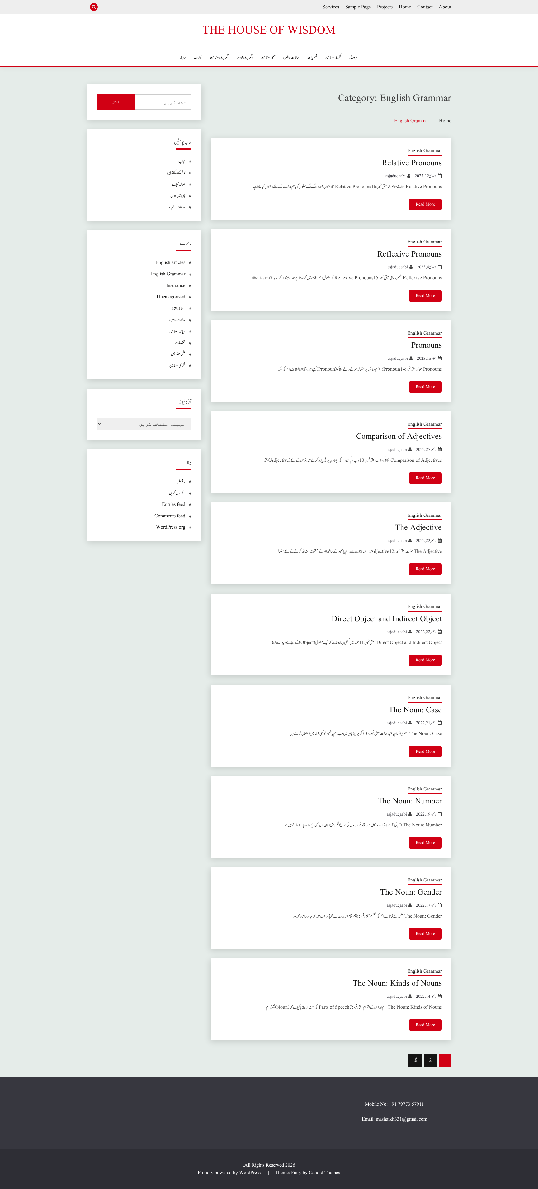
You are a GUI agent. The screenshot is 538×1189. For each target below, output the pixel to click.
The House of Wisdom (269, 30)
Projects (385, 7)
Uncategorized (171, 297)
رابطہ (183, 57)
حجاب (181, 161)
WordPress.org (170, 527)
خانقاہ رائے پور (176, 207)
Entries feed (173, 504)
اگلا (415, 1060)
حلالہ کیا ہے (178, 184)
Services (331, 7)
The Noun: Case (415, 710)
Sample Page (358, 7)
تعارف (198, 57)
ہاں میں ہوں (177, 195)
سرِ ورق (353, 57)
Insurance (175, 285)
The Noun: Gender (411, 892)
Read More (425, 204)
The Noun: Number (410, 801)
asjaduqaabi (395, 176)
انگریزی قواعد (245, 57)
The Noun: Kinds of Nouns (397, 983)
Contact (424, 7)
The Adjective (418, 527)
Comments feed (169, 516)
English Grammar (425, 151)
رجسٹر (181, 481)
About (445, 7)
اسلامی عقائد (178, 308)
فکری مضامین (333, 57)
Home (405, 7)
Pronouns (426, 345)
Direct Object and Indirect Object (387, 619)
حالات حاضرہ (291, 57)
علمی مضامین (268, 57)
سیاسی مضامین (177, 331)
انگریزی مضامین (219, 57)
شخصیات (312, 57)
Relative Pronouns (412, 163)
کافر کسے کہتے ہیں (176, 172)
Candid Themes (324, 1172)
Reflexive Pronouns (409, 254)
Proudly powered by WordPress (230, 1172)
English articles (170, 262)
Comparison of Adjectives (399, 436)
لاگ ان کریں (177, 493)
